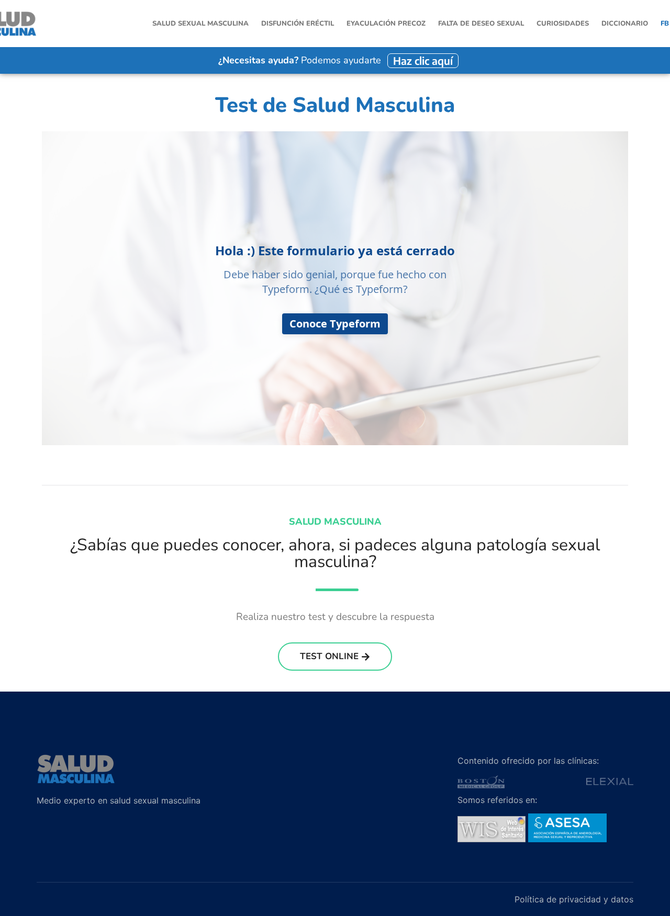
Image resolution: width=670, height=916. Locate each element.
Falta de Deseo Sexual (481, 23)
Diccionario (624, 23)
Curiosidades (563, 23)
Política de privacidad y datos (574, 899)
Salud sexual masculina (200, 23)
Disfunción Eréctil (297, 23)
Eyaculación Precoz (386, 23)
